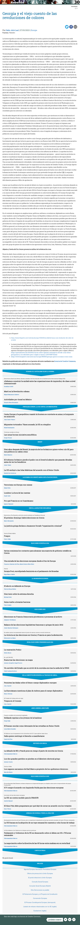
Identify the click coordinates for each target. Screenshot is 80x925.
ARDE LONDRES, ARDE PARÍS (40, 708)
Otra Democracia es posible (40, 890)
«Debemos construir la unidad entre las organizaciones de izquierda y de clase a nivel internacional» (39, 382)
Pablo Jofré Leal (12, 30)
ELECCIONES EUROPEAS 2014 (40, 543)
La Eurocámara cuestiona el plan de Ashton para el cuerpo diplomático (33, 691)
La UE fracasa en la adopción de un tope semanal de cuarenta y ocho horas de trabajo (39, 822)
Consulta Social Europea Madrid (40, 886)
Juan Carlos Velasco (9, 419)
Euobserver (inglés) (40, 911)
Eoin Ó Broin (7, 809)
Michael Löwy (8, 597)
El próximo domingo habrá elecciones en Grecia (24, 518)
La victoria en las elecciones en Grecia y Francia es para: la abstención (33, 635)
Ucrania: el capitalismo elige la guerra (40, 371)
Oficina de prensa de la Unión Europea (40, 873)
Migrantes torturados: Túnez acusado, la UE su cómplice (27, 424)
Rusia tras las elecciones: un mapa (18, 660)
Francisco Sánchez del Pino (11, 564)
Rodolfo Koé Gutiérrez (10, 473)
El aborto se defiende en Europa (17, 586)
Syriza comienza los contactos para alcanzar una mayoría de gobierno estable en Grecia (37, 552)
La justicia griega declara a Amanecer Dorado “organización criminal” (33, 526)
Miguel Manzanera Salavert (11, 394)
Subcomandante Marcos (10, 754)
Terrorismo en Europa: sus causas (18, 485)
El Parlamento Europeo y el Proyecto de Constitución (40, 894)
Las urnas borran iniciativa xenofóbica (20, 435)
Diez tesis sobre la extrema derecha (19, 594)
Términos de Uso (46, 916)
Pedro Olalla (7, 539)
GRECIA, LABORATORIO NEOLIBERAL (40, 508)
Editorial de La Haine (10, 638)
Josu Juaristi (7, 686)
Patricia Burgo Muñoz (10, 589)
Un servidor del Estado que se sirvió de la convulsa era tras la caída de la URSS (36, 668)
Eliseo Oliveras (8, 694)
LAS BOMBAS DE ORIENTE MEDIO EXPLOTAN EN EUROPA (40, 477)
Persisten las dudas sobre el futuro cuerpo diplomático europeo (30, 682)
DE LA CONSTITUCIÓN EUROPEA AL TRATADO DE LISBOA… (40, 675)
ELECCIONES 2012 (40, 609)
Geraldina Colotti (8, 386)
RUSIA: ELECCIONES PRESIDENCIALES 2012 (40, 642)
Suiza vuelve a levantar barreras (17, 602)
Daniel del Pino (8, 739)
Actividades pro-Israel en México (18, 399)
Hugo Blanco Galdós (9, 574)
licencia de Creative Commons (65, 361)
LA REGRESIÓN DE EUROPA (40, 578)
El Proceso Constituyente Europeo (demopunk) (40, 902)
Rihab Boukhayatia (9, 427)
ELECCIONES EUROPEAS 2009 (40, 776)
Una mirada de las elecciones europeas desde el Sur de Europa (30, 561)
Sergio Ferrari (8, 438)
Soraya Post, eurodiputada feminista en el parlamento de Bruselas (31, 571)
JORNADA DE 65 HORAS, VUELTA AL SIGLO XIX (40, 813)
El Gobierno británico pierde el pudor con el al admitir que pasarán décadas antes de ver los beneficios (38, 461)
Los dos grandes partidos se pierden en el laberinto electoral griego (32, 759)
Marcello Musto (8, 772)
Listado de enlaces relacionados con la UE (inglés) (40, 906)
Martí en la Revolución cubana (16, 391)
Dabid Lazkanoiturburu (10, 671)
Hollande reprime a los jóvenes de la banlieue (23, 718)
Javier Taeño (7, 465)
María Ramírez (8, 455)
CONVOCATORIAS (40, 850)
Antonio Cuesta (8, 762)
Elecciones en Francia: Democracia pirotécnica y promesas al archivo (33, 617)
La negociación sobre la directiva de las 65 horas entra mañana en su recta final (37, 843)
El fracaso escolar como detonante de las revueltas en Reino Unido (31, 726)
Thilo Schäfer (7, 605)
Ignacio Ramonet (8, 504)
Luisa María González (10, 729)
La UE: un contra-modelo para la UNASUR (21, 798)
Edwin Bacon (7, 653)
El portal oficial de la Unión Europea (40, 878)
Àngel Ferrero (18, 663)
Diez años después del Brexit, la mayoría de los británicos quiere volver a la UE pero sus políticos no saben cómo (39, 450)
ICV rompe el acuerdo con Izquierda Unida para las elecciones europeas (34, 787)
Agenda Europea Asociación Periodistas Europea (40, 869)
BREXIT (40, 442)
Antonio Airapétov (9, 663)
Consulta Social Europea (40, 882)
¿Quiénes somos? (55, 920)
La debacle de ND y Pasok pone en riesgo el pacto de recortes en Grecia (33, 751)
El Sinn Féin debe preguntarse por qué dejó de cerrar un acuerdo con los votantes (37, 806)
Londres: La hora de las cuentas (17, 493)
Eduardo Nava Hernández (11, 402)
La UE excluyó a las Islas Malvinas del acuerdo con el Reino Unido (31, 470)
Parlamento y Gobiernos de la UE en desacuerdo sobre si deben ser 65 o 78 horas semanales (37, 834)
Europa (34, 30)
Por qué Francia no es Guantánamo (18, 501)
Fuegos (7, 536)
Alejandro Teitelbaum (10, 620)
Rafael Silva (7, 488)
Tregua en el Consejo (12, 701)
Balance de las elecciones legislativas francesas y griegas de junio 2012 (33, 625)
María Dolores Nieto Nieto (27, 564)
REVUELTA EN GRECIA (40, 743)
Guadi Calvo (7, 496)
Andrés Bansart (8, 801)
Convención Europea (40, 898)
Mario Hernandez (9, 521)
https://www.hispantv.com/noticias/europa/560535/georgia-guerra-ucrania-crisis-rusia (41, 357)
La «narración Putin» (12, 650)
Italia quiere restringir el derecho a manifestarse (24, 736)
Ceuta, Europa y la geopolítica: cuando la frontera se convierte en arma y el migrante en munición (39, 415)
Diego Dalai (7, 721)
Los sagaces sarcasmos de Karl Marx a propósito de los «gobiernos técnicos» (36, 769)
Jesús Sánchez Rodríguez (11, 628)
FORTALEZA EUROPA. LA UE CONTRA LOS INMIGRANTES (40, 406)
